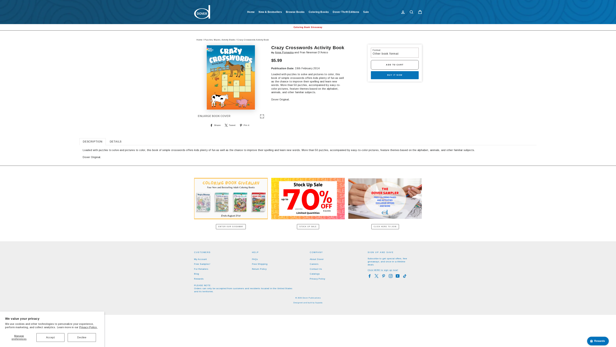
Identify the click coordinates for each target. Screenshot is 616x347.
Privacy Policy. (88, 327)
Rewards (199, 279)
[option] (308, 27)
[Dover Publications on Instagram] (391, 276)
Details (116, 141)
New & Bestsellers (270, 12)
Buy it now (394, 75)
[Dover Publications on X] (376, 276)
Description (92, 141)
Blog (196, 274)
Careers (314, 264)
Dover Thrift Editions (346, 12)
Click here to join (385, 226)
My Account (200, 259)
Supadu (319, 303)
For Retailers (201, 269)
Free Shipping (260, 264)
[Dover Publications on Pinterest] (383, 276)
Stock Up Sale (308, 226)
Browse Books (295, 12)
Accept (50, 337)
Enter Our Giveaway (230, 226)
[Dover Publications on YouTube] (398, 276)
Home (251, 12)
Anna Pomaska (284, 52)
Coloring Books (319, 12)
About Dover (317, 259)
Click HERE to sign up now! (383, 270)
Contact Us (316, 269)
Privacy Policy (317, 279)
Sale (366, 12)
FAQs (255, 259)
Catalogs (315, 274)
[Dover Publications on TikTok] (405, 276)
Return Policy (259, 269)
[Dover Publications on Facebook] (370, 276)
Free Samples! (202, 264)
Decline (81, 337)
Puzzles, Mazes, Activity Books (220, 40)
